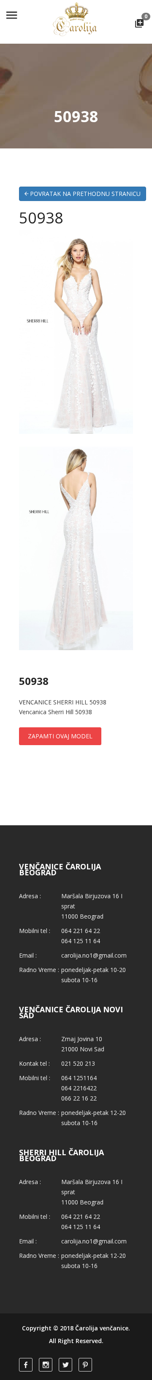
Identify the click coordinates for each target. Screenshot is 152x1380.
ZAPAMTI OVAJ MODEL (60, 736)
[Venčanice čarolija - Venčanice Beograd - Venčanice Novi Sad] (76, 21)
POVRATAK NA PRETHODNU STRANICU (84, 194)
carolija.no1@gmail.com (94, 955)
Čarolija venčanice (101, 1328)
